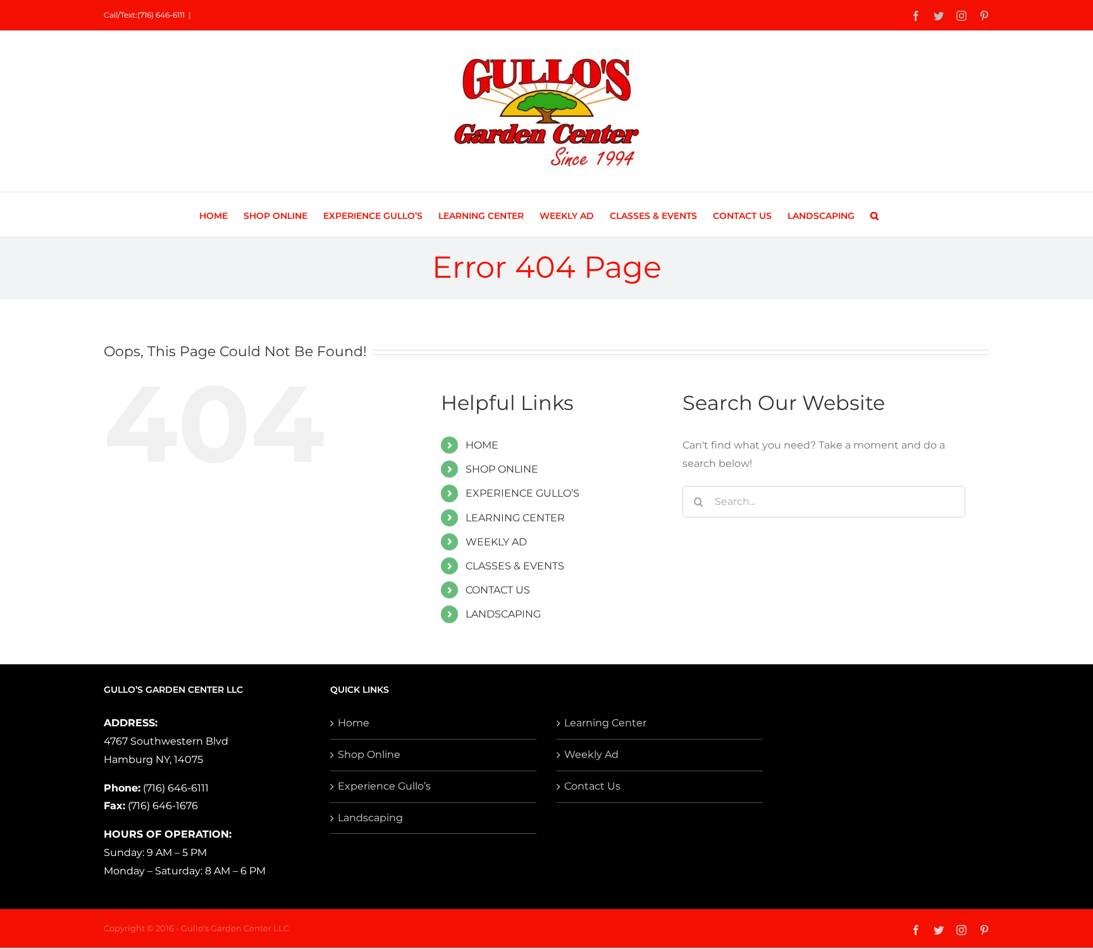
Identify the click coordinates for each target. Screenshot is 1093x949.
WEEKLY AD (496, 542)
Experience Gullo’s (384, 786)
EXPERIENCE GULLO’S (522, 493)
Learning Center (605, 723)
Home (353, 723)
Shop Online (369, 754)
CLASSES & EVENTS (515, 566)
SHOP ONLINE (502, 469)
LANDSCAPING (503, 614)
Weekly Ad (591, 754)
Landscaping (370, 818)
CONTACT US (498, 590)
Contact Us (592, 786)
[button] (874, 214)
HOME (482, 445)
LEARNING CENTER (515, 518)
